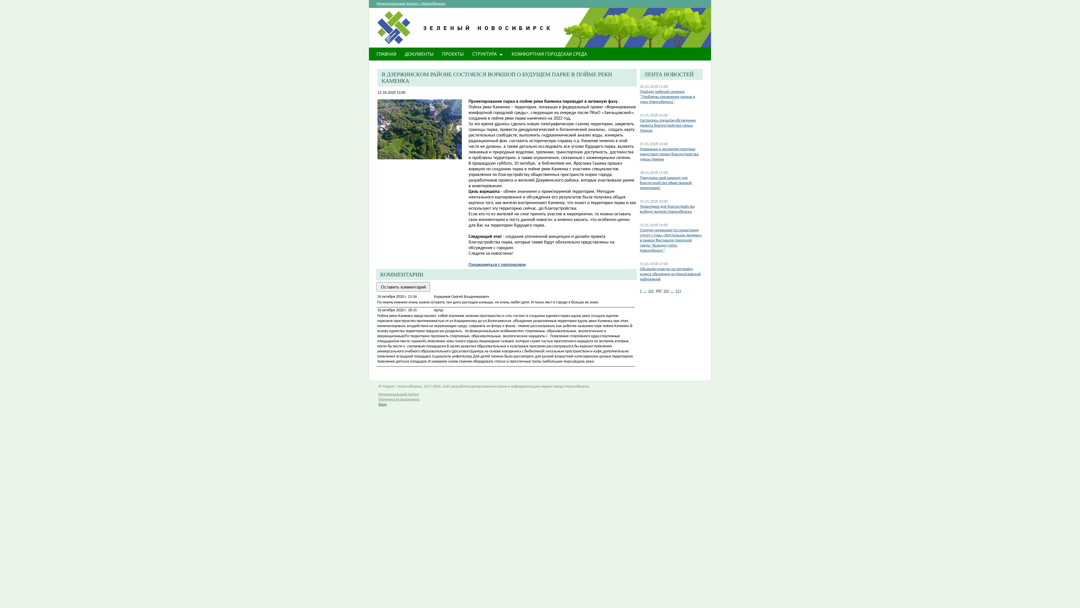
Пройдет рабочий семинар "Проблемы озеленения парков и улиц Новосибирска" (667, 97)
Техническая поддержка (398, 399)
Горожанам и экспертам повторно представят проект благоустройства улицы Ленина (669, 154)
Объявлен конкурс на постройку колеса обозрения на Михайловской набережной (670, 274)
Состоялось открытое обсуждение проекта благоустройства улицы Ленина (668, 126)
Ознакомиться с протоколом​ (497, 265)
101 (651, 291)
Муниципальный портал (398, 394)
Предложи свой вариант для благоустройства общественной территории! (666, 183)
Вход (383, 405)
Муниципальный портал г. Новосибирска (411, 4)
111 (678, 291)
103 (666, 291)
